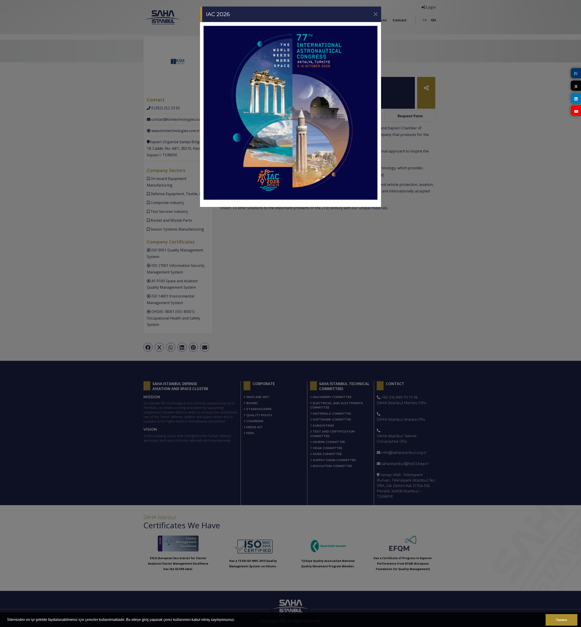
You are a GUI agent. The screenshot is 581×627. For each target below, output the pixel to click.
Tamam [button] (561, 620)
